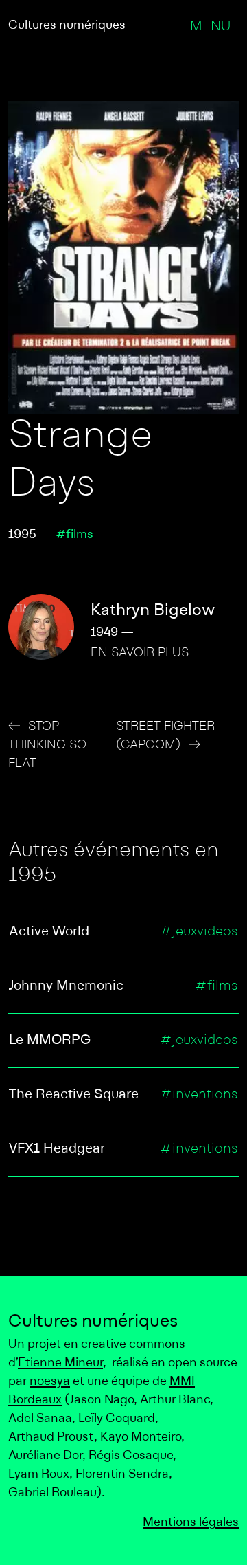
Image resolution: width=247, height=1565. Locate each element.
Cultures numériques (67, 26)
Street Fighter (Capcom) (165, 736)
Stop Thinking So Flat (47, 745)
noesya (50, 1382)
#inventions (199, 1095)
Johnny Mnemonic (66, 986)
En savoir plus (140, 653)
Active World (49, 932)
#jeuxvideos (199, 932)
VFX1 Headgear (57, 1149)
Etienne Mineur (60, 1363)
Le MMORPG (50, 1040)
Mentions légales (191, 1523)
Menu (210, 27)
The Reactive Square (74, 1095)
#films (74, 535)
